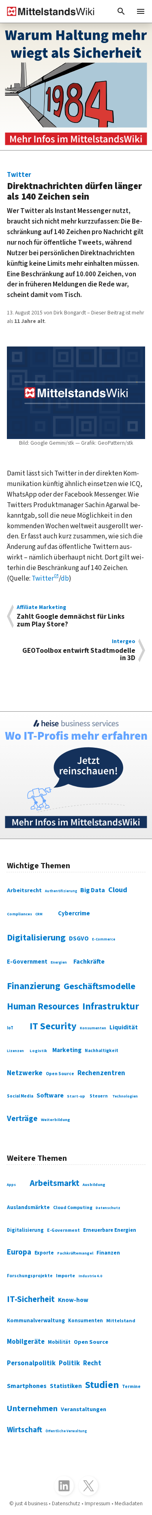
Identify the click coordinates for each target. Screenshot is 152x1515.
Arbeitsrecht (24, 890)
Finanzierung (33, 986)
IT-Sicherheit (31, 1299)
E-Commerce (103, 939)
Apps (11, 1185)
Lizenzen (15, 1051)
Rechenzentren (101, 1073)
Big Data (92, 890)
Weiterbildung (55, 1120)
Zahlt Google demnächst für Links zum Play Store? (70, 616)
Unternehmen (32, 1408)
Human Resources (43, 1006)
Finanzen (108, 1253)
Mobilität (59, 1342)
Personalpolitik (31, 1363)
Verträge (22, 1118)
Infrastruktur (110, 1006)
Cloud (117, 889)
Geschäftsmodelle (99, 986)
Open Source (60, 1074)
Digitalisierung (36, 937)
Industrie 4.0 (90, 1276)
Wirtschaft (24, 1430)
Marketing (66, 1050)
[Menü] (140, 11)
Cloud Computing (72, 1207)
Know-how (73, 1299)
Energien (59, 962)
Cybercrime (74, 913)
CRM (39, 914)
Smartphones (27, 1386)
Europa (19, 1252)
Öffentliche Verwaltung (66, 1431)
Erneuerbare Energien (109, 1230)
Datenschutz (108, 1208)
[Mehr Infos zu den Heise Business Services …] (76, 775)
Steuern (99, 1096)
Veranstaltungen (83, 1409)
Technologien (125, 1096)
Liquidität (123, 1027)
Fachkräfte (89, 961)
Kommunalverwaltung (36, 1320)
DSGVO (79, 938)
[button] (121, 11)
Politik (69, 1363)
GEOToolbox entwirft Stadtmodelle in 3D (78, 650)
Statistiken (66, 1386)
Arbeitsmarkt (54, 1183)
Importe (65, 1275)
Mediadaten (129, 1504)
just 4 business (31, 1504)
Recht (92, 1363)
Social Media (20, 1096)
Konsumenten (93, 1028)
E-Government (27, 962)
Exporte (44, 1253)
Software (50, 1095)
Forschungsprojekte (30, 1275)
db (65, 578)
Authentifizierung (61, 891)
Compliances (19, 914)
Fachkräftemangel (75, 1253)
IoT (10, 1028)
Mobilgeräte (26, 1342)
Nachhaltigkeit (101, 1051)
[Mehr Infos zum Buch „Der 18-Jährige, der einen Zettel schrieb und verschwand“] (76, 86)
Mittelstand (120, 1320)
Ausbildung (94, 1184)
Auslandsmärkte (28, 1207)
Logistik (38, 1051)
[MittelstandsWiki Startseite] (47, 11)
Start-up (76, 1096)
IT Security (53, 1026)
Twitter (43, 578)
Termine (131, 1386)
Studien (102, 1385)
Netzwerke (25, 1073)
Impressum (97, 1504)
